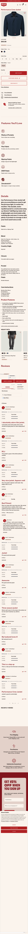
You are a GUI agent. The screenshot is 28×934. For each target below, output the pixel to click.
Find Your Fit (14, 83)
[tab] (8, 381)
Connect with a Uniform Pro (15, 107)
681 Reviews (9, 359)
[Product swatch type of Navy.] (7, 353)
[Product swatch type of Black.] (2, 353)
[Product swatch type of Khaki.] (6, 353)
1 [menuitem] (12, 703)
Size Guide (25, 56)
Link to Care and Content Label (9, 326)
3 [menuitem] (15, 703)
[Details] (25, 35)
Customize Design (13, 78)
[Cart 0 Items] (22, 5)
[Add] (8, 73)
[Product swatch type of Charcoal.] (4, 353)
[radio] (12, 376)
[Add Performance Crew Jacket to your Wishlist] (25, 13)
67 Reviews (9, 45)
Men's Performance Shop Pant (8, 355)
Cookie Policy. (14, 821)
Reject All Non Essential (14, 827)
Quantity (3, 70)
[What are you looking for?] (20, 4)
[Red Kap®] (4, 4)
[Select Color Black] (1, 51)
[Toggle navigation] (25, 5)
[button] (18, 5)
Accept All (14, 831)
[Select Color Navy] (4, 51)
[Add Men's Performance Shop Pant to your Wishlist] (20, 332)
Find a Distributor (5, 87)
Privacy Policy (5, 821)
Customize (14, 824)
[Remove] (2, 73)
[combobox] (14, 806)
